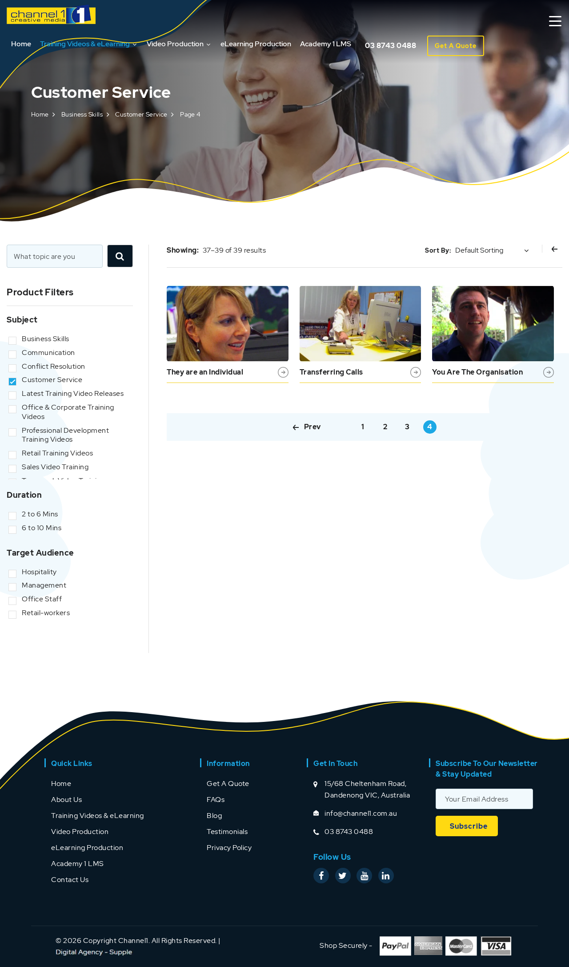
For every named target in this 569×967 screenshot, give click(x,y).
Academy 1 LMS (325, 44)
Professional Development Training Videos (65, 435)
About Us (66, 799)
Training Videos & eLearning (85, 44)
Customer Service (141, 114)
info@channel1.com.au (361, 813)
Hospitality (39, 572)
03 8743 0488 (390, 45)
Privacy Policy (229, 847)
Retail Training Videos (57, 453)
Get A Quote (456, 46)
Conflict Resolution (53, 366)
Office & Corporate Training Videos (68, 412)
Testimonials (227, 831)
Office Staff (42, 599)
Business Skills (82, 114)
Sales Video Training (55, 467)
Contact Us (69, 879)
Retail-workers (46, 612)
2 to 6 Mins (40, 514)
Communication (48, 352)
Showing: (183, 250)
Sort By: (438, 250)
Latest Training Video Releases (73, 393)
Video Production (175, 44)
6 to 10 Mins (41, 528)
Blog (214, 815)
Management (44, 585)
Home (21, 44)
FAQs (215, 799)
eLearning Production (255, 44)
